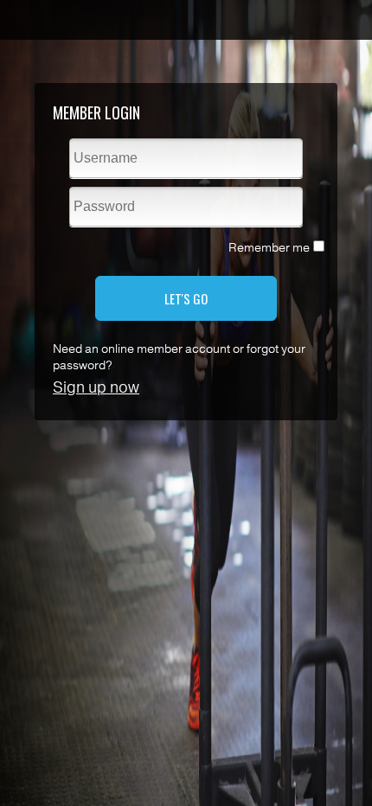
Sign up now (96, 387)
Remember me (269, 248)
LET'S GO (186, 298)
